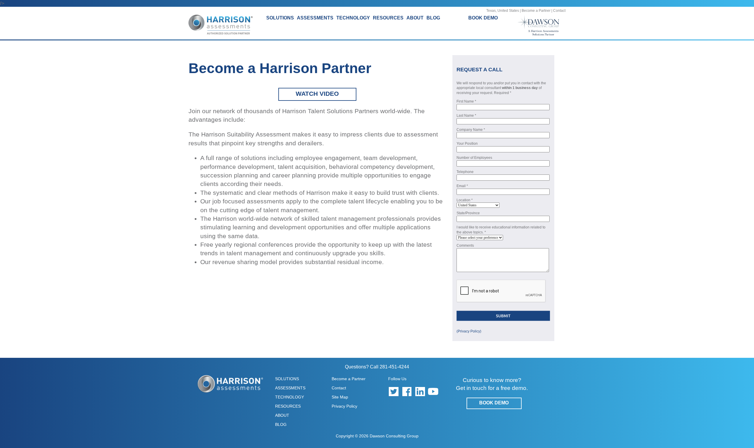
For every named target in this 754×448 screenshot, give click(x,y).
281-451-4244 (394, 366)
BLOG (433, 17)
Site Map (340, 397)
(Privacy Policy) (469, 331)
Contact (559, 11)
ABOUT (282, 415)
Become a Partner (536, 11)
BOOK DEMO (483, 17)
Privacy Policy (344, 406)
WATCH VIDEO (317, 93)
